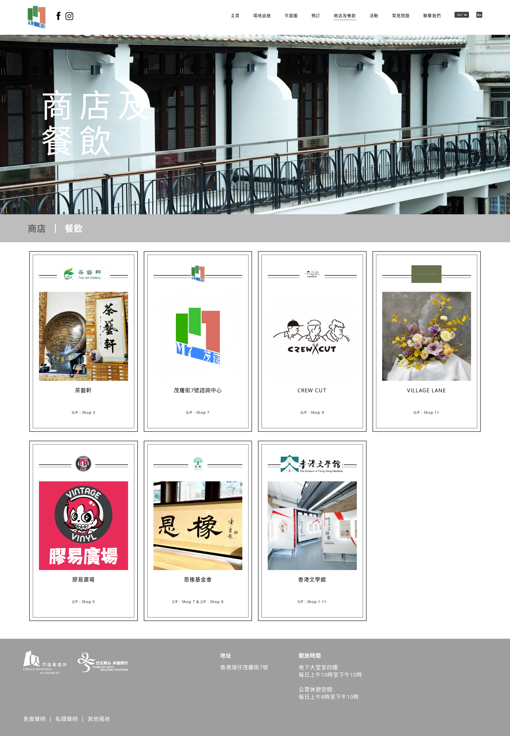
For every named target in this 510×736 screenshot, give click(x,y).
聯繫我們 (432, 15)
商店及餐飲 (345, 15)
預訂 (315, 15)
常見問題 (401, 15)
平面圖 (291, 15)
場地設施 (262, 15)
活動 (374, 15)
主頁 (235, 15)
